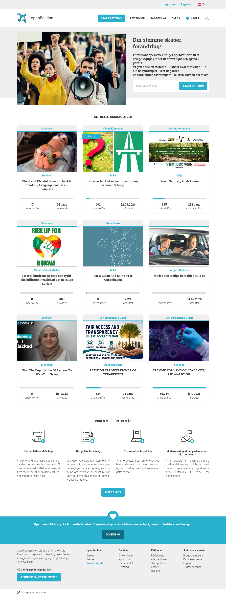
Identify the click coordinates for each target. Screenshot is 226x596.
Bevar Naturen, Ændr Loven (179, 181)
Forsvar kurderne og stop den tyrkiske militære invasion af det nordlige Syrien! (47, 280)
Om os (176, 18)
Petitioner (137, 18)
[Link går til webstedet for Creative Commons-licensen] (19, 592)
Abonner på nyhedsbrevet (39, 577)
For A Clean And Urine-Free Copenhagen (113, 278)
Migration (47, 364)
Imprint (187, 563)
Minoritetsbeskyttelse (47, 270)
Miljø (113, 175)
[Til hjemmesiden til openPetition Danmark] (35, 18)
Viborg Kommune (113, 128)
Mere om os (113, 492)
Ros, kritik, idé (95, 563)
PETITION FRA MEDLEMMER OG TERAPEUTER (113, 372)
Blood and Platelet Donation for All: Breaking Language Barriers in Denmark (46, 185)
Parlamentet (126, 563)
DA (203, 4)
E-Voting (124, 567)
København (113, 223)
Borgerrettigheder (179, 270)
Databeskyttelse (192, 559)
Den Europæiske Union (113, 317)
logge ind (186, 4)
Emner (154, 567)
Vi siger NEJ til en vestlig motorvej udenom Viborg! (113, 183)
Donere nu (113, 534)
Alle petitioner (159, 559)
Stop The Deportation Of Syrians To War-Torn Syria (47, 372)
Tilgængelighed (192, 567)
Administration (113, 364)
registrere (170, 4)
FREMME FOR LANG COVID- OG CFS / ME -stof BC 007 (179, 372)
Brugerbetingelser (193, 555)
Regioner (156, 570)
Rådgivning (158, 18)
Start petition (111, 18)
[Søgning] (207, 18)
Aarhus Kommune (179, 128)
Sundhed (47, 175)
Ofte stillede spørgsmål (126, 557)
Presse (90, 559)
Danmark (46, 128)
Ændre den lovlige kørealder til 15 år (179, 276)
